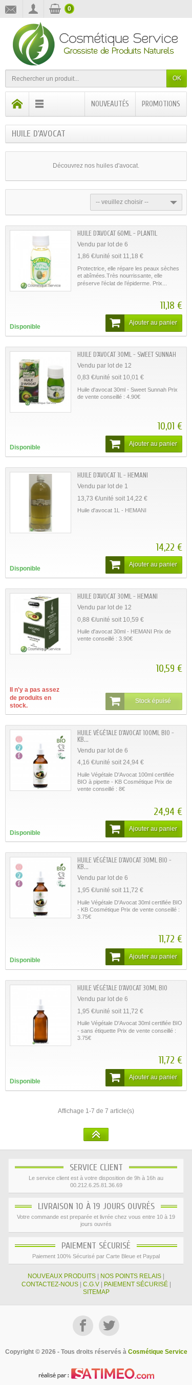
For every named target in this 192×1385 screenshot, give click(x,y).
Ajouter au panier (153, 322)
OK (177, 78)
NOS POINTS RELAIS (130, 1276)
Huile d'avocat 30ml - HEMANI (117, 596)
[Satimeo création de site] (96, 1373)
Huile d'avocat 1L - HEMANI (112, 475)
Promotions (161, 104)
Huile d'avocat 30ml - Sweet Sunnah (126, 354)
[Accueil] (17, 104)
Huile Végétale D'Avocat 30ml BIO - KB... (124, 863)
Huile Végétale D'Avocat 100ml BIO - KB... (125, 736)
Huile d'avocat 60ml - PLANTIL (117, 233)
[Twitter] (109, 1326)
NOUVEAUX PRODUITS (62, 1276)
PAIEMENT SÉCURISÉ (136, 1284)
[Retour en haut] (96, 1134)
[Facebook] (84, 1326)
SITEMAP (96, 1292)
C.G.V (91, 1284)
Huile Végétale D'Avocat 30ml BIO (122, 988)
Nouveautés (110, 104)
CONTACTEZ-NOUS (50, 1284)
